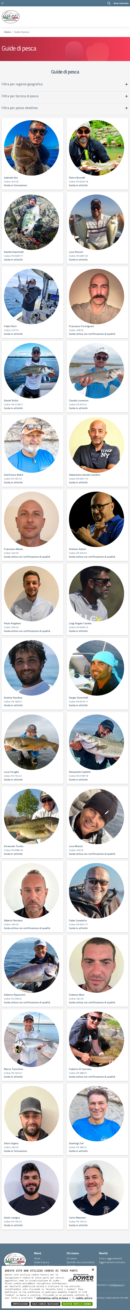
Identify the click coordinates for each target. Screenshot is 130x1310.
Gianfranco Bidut (13, 475)
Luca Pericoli (76, 252)
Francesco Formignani (81, 326)
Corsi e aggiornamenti (110, 1258)
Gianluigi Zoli (76, 1143)
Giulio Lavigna (12, 1217)
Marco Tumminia (13, 1069)
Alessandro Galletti (80, 772)
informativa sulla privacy (52, 1298)
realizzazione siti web (117, 1297)
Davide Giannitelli (14, 252)
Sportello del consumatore (80, 1262)
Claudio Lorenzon (78, 400)
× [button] (92, 1269)
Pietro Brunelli (77, 177)
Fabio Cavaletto (78, 920)
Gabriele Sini (11, 177)
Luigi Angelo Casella (80, 623)
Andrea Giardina (13, 697)
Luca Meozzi (76, 846)
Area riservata (121, 3)
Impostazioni (20, 1304)
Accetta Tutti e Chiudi (77, 1304)
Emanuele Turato (13, 846)
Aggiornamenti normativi (112, 1262)
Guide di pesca (41, 1262)
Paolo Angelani (12, 623)
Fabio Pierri (10, 326)
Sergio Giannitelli (78, 697)
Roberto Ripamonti (14, 995)
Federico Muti (76, 995)
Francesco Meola (13, 549)
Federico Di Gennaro (80, 1069)
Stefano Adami (77, 549)
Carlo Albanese (77, 1217)
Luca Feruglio (11, 772)
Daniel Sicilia (11, 400)
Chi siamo (72, 1258)
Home (7, 32)
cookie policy (84, 1298)
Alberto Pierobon (13, 920)
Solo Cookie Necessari (45, 1304)
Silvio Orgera (11, 1143)
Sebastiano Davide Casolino (84, 475)
